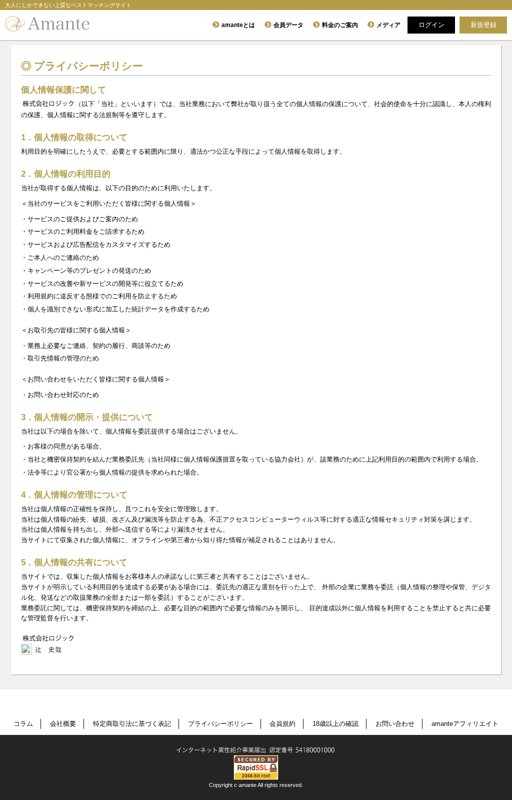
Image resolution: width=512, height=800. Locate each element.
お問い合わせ (395, 723)
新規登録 (483, 25)
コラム (23, 723)
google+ (285, 707)
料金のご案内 (340, 25)
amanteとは (238, 25)
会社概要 (63, 723)
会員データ (289, 25)
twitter (255, 707)
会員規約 (283, 723)
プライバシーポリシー (220, 723)
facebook (225, 707)
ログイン (431, 25)
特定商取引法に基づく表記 (132, 723)
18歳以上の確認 (335, 723)
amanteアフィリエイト (465, 723)
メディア (388, 25)
